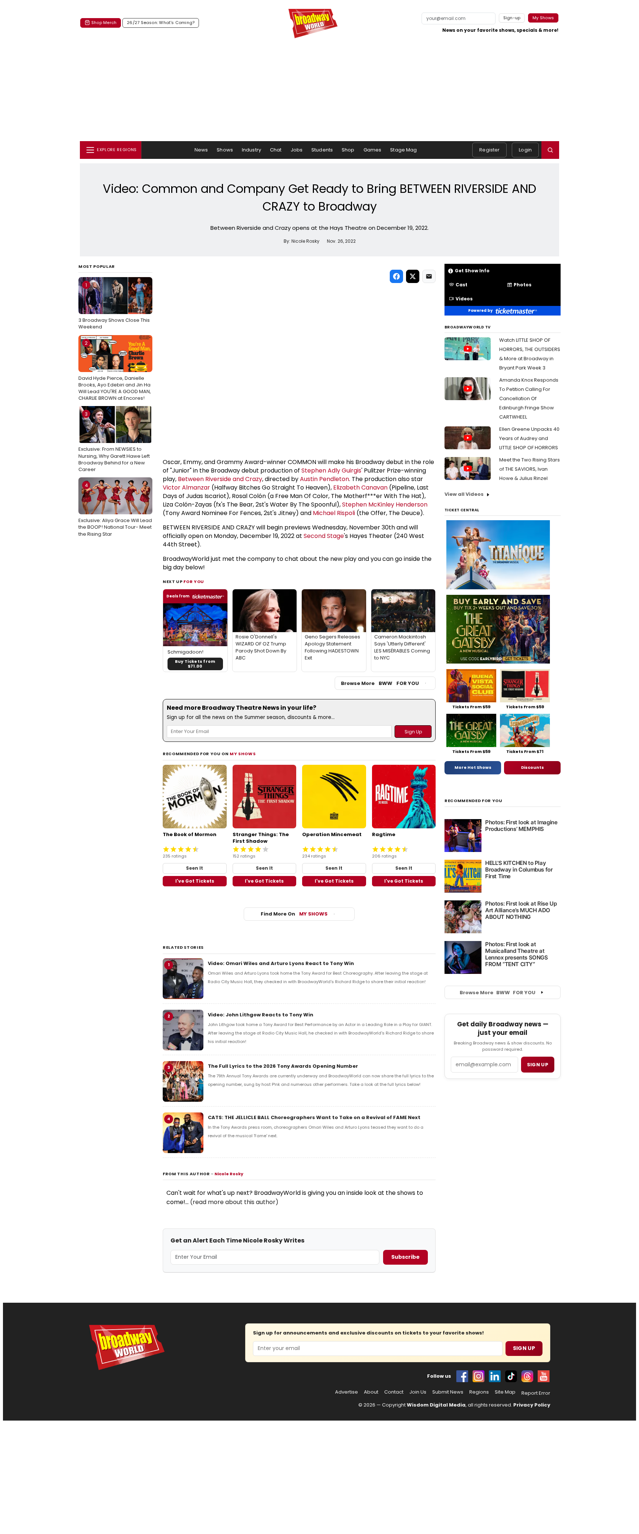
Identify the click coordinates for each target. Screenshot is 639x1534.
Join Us (417, 1392)
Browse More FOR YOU (380, 683)
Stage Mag (403, 149)
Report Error (535, 1393)
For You (193, 581)
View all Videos (464, 494)
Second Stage (324, 536)
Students (322, 149)
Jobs (297, 149)
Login (525, 149)
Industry (251, 149)
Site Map (505, 1392)
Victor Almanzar (186, 487)
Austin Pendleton (324, 479)
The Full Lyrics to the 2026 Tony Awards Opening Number (283, 1066)
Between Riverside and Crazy (220, 479)
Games (373, 149)
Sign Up (524, 1348)
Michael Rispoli (334, 513)
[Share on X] (412, 276)
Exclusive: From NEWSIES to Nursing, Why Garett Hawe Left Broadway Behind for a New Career (114, 441)
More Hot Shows (472, 767)
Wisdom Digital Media (436, 1404)
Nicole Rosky (228, 1174)
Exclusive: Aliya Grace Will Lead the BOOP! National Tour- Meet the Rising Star (115, 509)
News (201, 149)
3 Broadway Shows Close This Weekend (114, 306)
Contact (393, 1392)
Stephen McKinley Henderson (384, 504)
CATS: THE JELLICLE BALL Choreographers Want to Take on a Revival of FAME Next (314, 1117)
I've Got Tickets (194, 881)
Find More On (294, 913)
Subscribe (405, 1257)
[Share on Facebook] (396, 276)
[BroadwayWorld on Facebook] (462, 1376)
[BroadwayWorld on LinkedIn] (494, 1376)
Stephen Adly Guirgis (331, 470)
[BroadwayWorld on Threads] (527, 1376)
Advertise (346, 1392)
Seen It (194, 868)
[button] (550, 150)
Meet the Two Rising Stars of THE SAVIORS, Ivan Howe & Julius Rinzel (529, 469)
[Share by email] (429, 276)
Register (489, 149)
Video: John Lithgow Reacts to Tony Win (260, 1014)
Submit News (447, 1392)
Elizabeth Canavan (360, 487)
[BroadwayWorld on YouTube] (543, 1376)
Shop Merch (103, 22)
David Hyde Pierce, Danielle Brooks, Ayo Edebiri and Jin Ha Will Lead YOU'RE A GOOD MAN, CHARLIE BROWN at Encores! (114, 371)
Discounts (532, 767)
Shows (225, 149)
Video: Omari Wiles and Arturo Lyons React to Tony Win (281, 963)
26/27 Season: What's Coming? (161, 22)
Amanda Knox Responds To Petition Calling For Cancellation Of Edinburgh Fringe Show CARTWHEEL (528, 398)
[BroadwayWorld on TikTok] (511, 1376)
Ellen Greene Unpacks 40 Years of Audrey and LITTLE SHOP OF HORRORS (529, 438)
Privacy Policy (531, 1404)
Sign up (537, 1064)
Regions (479, 1392)
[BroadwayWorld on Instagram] (478, 1376)
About (371, 1392)
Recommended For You (473, 801)
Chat (276, 149)
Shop (348, 149)
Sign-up (512, 18)
